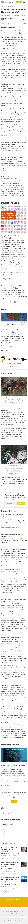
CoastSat (15, 572)
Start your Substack (10, 917)
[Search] (25, 843)
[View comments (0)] (7, 23)
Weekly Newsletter (7, 6)
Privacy (18, 911)
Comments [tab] (4, 824)
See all (4, 892)
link (20, 33)
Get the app (21, 917)
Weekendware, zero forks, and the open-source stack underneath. (10, 883)
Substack (6, 920)
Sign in (25, 2)
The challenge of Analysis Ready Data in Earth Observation (9, 849)
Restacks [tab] (11, 824)
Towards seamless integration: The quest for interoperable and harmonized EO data (10, 854)
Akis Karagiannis (9, 18)
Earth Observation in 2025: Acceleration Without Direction (9, 864)
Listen (24, 19)
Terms (22, 911)
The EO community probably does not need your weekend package (10, 879)
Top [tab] (3, 843)
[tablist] (7, 824)
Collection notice (14, 913)
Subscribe (19, 2)
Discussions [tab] (12, 843)
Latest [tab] (6, 843)
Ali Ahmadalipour (18, 538)
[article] (14, 853)
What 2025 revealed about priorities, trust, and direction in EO (10, 868)
